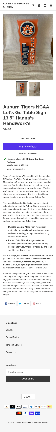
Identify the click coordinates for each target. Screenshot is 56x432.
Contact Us (11, 352)
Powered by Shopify (40, 423)
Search (9, 330)
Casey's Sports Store (16, 5)
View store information (16, 169)
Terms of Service (14, 345)
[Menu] (51, 5)
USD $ (27, 397)
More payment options (28, 153)
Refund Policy (12, 337)
